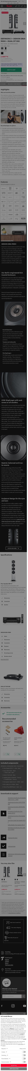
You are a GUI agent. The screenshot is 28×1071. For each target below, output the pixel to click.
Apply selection (14, 1068)
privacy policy (20, 1044)
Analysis (3, 1052)
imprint (3, 1045)
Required (3, 1048)
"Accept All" (22, 1033)
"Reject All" (11, 1028)
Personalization (4, 1058)
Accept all (14, 1065)
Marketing (3, 1055)
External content (5, 1062)
